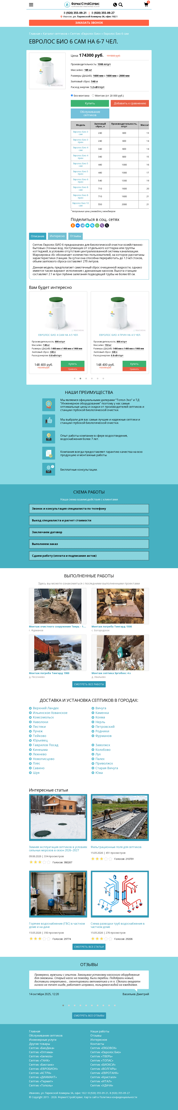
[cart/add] (90, 103)
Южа (99, 773)
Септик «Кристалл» (103, 1077)
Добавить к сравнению (130, 103)
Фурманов (103, 736)
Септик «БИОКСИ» (103, 1065)
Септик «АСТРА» (40, 1073)
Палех (99, 759)
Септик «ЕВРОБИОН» (43, 1069)
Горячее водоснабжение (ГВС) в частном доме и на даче (57, 925)
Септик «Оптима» (41, 1052)
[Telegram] (82, 225)
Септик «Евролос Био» (85, 34)
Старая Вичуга (106, 768)
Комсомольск (43, 717)
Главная (34, 34)
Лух (98, 754)
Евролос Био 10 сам (80, 204)
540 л (94, 81)
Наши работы (99, 1031)
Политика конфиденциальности (118, 1097)
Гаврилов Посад (45, 745)
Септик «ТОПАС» (101, 1060)
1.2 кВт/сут (97, 87)
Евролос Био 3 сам (80, 133)
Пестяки (39, 726)
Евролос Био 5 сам (80, 164)
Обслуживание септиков (90, 113)
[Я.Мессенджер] (87, 225)
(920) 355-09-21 (75, 13)
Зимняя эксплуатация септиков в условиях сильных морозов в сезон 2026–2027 (58, 848)
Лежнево (40, 754)
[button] (75, 378)
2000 (124, 75)
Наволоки (40, 722)
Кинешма (40, 750)
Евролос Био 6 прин (80, 180)
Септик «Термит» (41, 1081)
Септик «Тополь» (41, 1085)
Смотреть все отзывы (89, 1015)
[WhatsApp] (97, 225)
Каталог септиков (55, 34)
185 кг (88, 70)
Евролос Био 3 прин (80, 141)
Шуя (36, 773)
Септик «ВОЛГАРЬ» (103, 1069)
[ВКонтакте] (78, 225)
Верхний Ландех (46, 708)
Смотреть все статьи (89, 946)
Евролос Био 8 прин (80, 196)
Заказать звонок (89, 23)
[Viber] (102, 225)
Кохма (100, 717)
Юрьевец (40, 740)
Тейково (39, 736)
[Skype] (92, 225)
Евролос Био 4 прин (80, 156)
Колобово (103, 750)
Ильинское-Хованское (50, 713)
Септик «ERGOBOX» (103, 1048)
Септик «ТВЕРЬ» (101, 1056)
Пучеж (38, 731)
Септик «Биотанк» (41, 1065)
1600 (98, 75)
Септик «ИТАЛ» (101, 1081)
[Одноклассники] (73, 225)
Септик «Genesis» (41, 1056)
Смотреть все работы (89, 684)
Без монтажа (81, 95)
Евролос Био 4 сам (80, 148)
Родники (102, 731)
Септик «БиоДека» (41, 1048)
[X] (107, 225)
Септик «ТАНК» (39, 1060)
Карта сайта (91, 1097)
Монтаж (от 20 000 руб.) (109, 95)
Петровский (105, 726)
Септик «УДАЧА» (101, 1085)
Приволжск (104, 763)
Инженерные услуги (42, 1040)
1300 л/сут (104, 64)
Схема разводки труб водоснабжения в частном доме (118, 925)
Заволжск (102, 745)
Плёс (36, 763)
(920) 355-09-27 (103, 13)
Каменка (102, 713)
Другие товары (39, 1044)
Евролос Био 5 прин (80, 172)
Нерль (100, 722)
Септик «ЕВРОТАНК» (104, 1073)
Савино (38, 768)
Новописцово (43, 759)
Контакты (97, 1044)
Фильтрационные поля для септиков (116, 847)
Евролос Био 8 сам (80, 188)
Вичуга (100, 708)
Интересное (98, 1040)
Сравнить (72, 369)
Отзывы (95, 1035)
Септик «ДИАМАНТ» (43, 1077)
